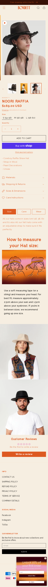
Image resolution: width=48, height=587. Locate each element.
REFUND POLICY (9, 486)
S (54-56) (7, 118)
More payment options (24, 152)
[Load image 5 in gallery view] (24, 88)
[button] (4, 8)
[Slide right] (45, 89)
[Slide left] (3, 89)
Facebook (6, 515)
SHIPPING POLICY (10, 482)
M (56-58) (19, 118)
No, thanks (31, 582)
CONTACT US (8, 477)
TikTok (5, 525)
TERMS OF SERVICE (11, 496)
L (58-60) (30, 118)
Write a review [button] (24, 454)
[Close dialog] (45, 558)
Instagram (6, 520)
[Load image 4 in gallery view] (12, 88)
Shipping (5, 110)
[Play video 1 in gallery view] (36, 88)
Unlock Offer (31, 576)
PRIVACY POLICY (9, 491)
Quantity (5, 123)
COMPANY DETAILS (10, 501)
